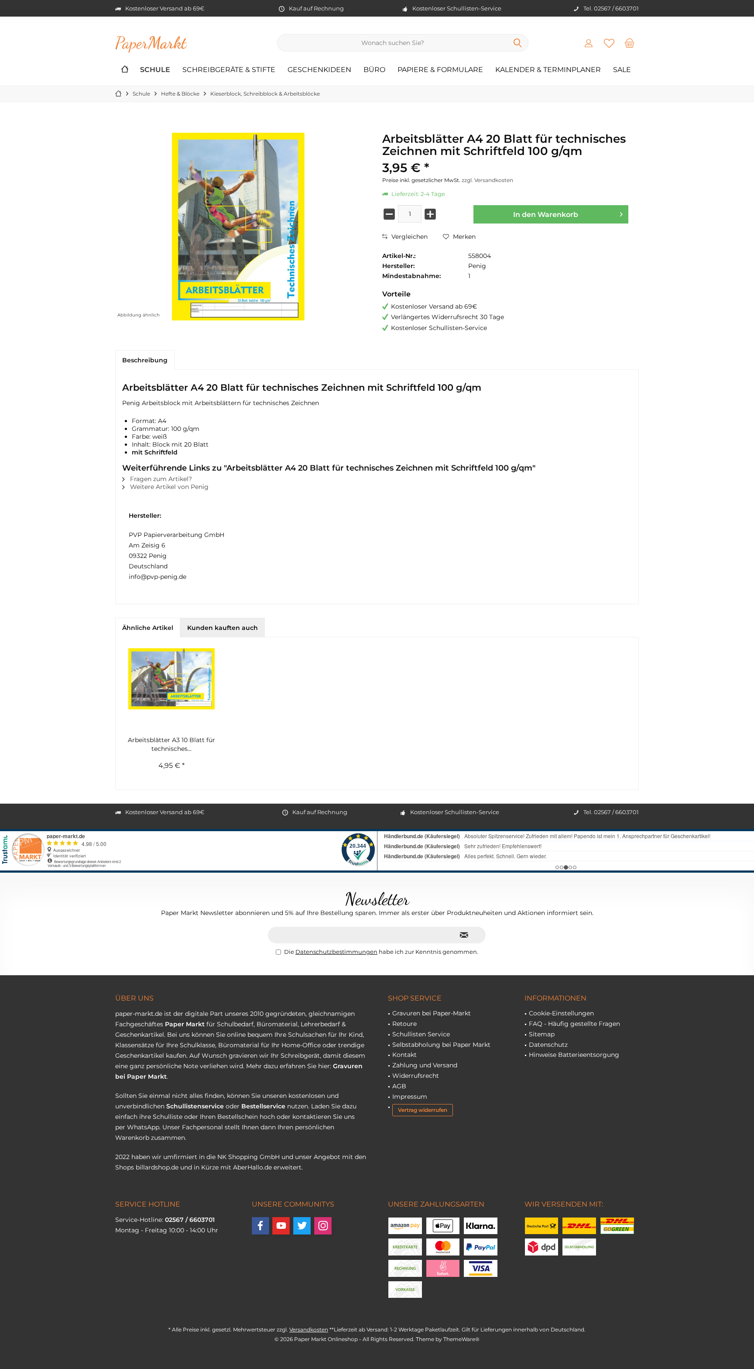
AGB (399, 1086)
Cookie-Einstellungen (561, 1013)
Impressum (409, 1097)
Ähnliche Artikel (147, 628)
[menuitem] (629, 43)
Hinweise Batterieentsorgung (574, 1055)
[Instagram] (323, 1226)
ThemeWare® (461, 1339)
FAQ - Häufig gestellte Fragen (574, 1024)
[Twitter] (302, 1226)
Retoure (404, 1024)
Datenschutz (548, 1045)
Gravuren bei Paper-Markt (431, 1013)
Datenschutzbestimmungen (336, 951)
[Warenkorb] (629, 43)
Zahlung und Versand (424, 1065)
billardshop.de (157, 1167)
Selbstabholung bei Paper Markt (441, 1045)
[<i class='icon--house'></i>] (124, 70)
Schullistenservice (195, 1106)
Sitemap (542, 1034)
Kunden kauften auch (222, 628)
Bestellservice (263, 1106)
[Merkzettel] (609, 43)
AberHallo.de (252, 1167)
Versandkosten (308, 1329)
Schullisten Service (421, 1034)
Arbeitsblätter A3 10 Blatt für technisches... (171, 744)
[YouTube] (281, 1226)
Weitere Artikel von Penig (168, 487)
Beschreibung (145, 360)
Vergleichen (409, 237)
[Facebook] (260, 1226)
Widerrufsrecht (415, 1076)
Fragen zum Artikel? (160, 479)
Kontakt (404, 1055)
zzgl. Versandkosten (487, 180)
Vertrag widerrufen (422, 1110)
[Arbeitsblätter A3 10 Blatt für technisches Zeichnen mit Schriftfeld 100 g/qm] (171, 678)
